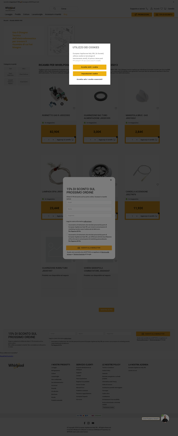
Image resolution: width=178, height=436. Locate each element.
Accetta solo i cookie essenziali (89, 79)
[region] (89, 64)
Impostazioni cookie (89, 74)
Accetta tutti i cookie (89, 67)
